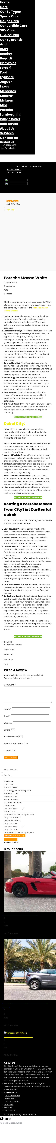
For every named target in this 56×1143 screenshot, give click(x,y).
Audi (4, 44)
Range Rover (10, 119)
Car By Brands (11, 40)
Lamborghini (10, 114)
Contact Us (9, 138)
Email (7, 716)
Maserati (7, 96)
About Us (7, 128)
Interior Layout (11, 736)
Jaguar (6, 82)
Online (11, 842)
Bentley (6, 54)
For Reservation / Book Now (28, 417)
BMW (4, 49)
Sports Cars (9, 16)
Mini (3, 105)
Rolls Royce (9, 124)
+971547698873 (8, 145)
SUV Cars (7, 30)
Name (7, 709)
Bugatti (6, 58)
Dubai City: (14, 423)
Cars (4, 7)
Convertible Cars (13, 25)
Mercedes (8, 91)
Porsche (6, 110)
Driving (7, 729)
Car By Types (10, 11)
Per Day (10, 210)
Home (5, 2)
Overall (7, 750)
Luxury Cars (9, 35)
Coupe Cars (9, 21)
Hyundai (7, 77)
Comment (9, 684)
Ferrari (5, 68)
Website (8, 723)
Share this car (10, 839)
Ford (3, 72)
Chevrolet (8, 63)
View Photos (12, 201)
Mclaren (6, 100)
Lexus (4, 86)
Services (7, 133)
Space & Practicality (13, 743)
